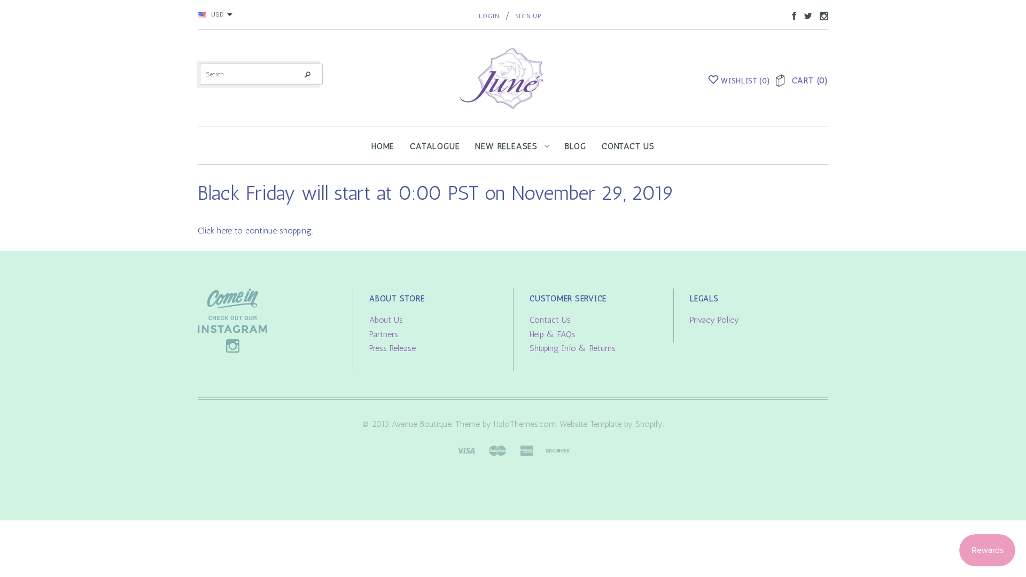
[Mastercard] (497, 450)
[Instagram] (232, 320)
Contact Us (550, 320)
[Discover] (558, 450)
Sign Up (528, 16)
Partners (383, 334)
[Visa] (466, 450)
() (745, 80)
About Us (386, 320)
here (224, 230)
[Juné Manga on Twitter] (805, 15)
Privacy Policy (714, 320)
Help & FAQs (553, 334)
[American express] (526, 450)
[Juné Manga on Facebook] (791, 15)
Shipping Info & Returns (573, 348)
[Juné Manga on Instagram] (821, 15)
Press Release (392, 348)
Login (489, 16)
